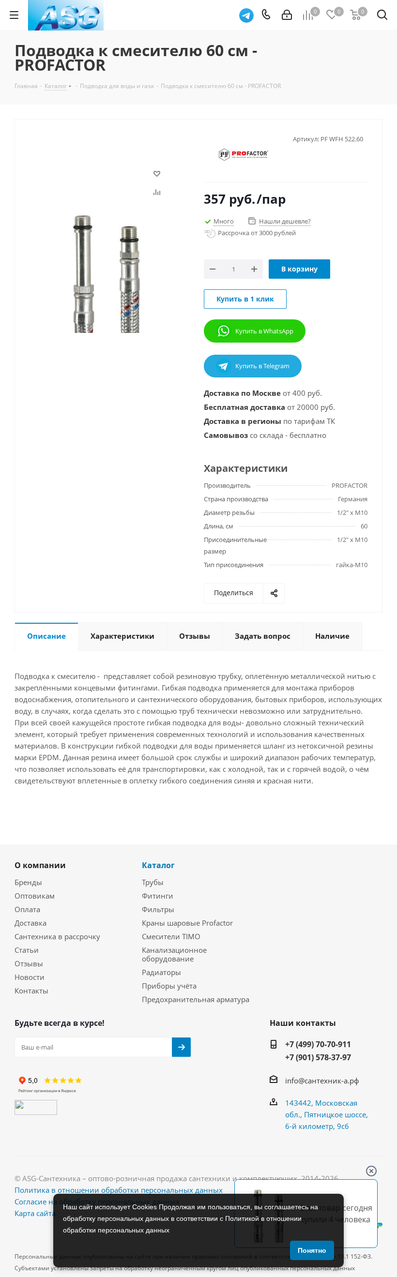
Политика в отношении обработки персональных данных (119, 1190)
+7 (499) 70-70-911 (318, 1044)
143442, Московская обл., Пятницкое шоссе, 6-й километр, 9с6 (326, 1114)
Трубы (153, 882)
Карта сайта (35, 1213)
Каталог (158, 865)
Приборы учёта (169, 986)
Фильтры (158, 909)
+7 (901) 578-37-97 (318, 1057)
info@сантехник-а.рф (322, 1080)
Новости (30, 977)
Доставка (30, 923)
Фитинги (157, 896)
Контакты (31, 990)
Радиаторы (161, 972)
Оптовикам (35, 896)
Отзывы (29, 963)
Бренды (28, 882)
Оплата (27, 909)
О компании (40, 865)
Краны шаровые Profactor (187, 923)
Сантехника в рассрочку (57, 936)
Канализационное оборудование (174, 954)
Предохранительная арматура (195, 999)
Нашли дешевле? (285, 221)
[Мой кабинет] (287, 15)
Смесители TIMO (171, 936)
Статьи (27, 950)
